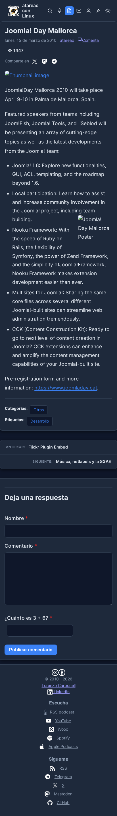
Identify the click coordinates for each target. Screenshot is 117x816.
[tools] (98, 10)
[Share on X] (35, 61)
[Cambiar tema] (107, 10)
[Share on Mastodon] (45, 61)
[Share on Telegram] (54, 61)
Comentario (21, 546)
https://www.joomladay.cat (65, 388)
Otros (39, 409)
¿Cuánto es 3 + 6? (28, 618)
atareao (67, 40)
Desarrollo (39, 421)
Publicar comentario (31, 649)
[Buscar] (50, 10)
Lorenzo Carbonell (59, 685)
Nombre (16, 518)
